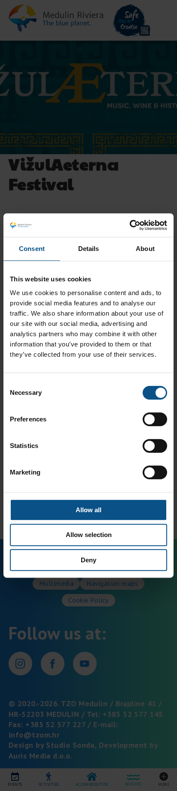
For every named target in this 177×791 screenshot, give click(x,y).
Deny (88, 560)
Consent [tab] (32, 248)
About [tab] (145, 248)
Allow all (88, 509)
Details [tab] (88, 248)
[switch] (155, 419)
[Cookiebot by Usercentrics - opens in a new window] (129, 225)
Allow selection (89, 534)
